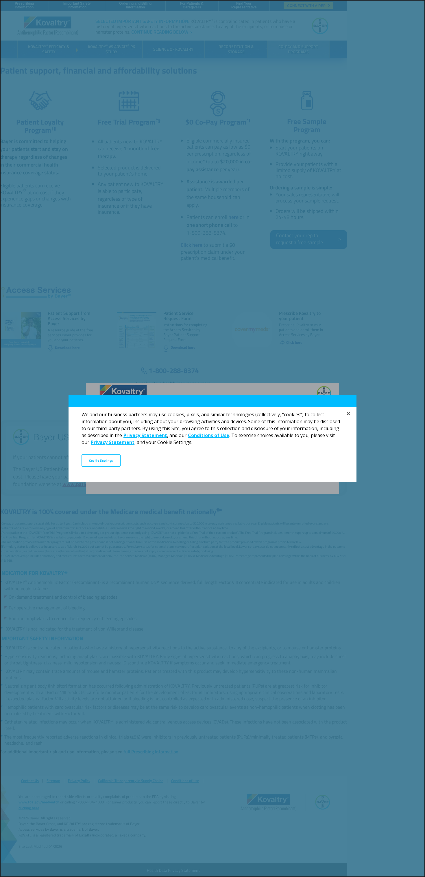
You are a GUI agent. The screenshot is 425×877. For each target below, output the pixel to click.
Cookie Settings (101, 460)
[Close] (348, 413)
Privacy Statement (145, 435)
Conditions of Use (208, 435)
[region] (212, 438)
